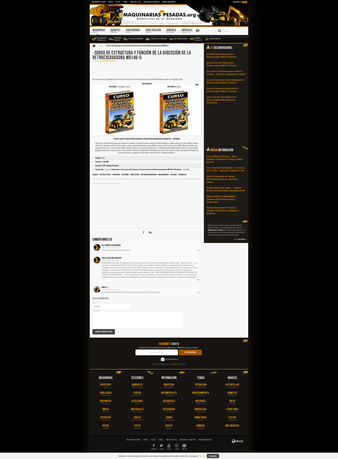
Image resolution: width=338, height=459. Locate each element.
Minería (201, 426)
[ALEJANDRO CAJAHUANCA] (97, 247)
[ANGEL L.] (97, 289)
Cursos (137, 393)
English (239, 441)
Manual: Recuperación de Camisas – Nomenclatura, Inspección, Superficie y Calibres (222, 179)
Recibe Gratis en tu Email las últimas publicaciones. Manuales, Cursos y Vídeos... (169, 348)
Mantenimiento (200, 393)
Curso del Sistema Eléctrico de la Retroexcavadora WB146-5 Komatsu (221, 55)
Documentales (169, 393)
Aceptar (213, 456)
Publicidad (106, 393)
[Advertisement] (146, 70)
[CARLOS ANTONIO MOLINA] (97, 260)
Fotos (137, 426)
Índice (105, 409)
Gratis (169, 426)
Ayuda (105, 426)
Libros (169, 417)
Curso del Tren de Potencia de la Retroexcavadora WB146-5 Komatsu (221, 64)
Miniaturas (201, 417)
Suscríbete (240, 2)
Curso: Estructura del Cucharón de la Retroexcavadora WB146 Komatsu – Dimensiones (221, 100)
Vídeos (137, 417)
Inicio (94, 45)
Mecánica (201, 401)
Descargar (169, 409)
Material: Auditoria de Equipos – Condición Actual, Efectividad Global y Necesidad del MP (225, 189)
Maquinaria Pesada (109, 61)
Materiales (137, 409)
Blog (101, 46)
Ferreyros (232, 409)
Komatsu (232, 393)
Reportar (105, 417)
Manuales (137, 385)
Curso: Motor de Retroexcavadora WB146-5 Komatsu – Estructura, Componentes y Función (225, 72)
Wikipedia (169, 385)
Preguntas (106, 401)
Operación (200, 385)
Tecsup (232, 417)
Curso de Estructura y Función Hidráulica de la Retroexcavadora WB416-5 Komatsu (225, 81)
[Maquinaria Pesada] (169, 15)
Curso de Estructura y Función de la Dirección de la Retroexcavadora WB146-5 (141, 55)
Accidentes (169, 401)
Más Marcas (232, 426)
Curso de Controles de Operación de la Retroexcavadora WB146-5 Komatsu (222, 90)
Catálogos (137, 401)
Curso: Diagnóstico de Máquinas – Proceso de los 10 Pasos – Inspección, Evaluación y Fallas (225, 169)
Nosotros (105, 385)
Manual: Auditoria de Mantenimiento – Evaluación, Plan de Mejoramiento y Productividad (222, 199)
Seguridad (174, 364)
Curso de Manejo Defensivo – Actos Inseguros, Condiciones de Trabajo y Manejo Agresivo (224, 159)
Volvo (232, 401)
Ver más (203, 456)
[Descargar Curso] (120, 112)
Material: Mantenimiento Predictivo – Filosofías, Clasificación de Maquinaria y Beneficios (222, 210)
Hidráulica (201, 409)
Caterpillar (232, 385)
